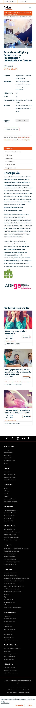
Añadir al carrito (12, 129)
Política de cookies (12, 692)
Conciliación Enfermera (10, 556)
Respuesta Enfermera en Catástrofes (14, 586)
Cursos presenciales (9, 656)
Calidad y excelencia (9, 460)
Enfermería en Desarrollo (10, 501)
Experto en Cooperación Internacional (14, 581)
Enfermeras (10, 341)
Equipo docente (10, 168)
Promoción (30, 382)
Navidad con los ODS (9, 602)
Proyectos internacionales (11, 575)
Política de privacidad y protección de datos (18, 689)
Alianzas (6, 463)
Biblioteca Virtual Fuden (10, 534)
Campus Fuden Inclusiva (10, 480)
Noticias (6, 488)
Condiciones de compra (24, 692)
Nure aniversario (8, 521)
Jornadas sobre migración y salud (13, 607)
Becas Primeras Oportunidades (12, 591)
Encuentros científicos (10, 564)
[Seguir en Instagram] (18, 438)
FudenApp (6, 491)
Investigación (26, 140)
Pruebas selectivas (9, 659)
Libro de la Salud (8, 599)
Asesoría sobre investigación (12, 532)
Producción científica (9, 515)
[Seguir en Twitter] (6, 438)
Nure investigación (9, 518)
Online (14, 341)
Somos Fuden (7, 455)
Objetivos (8, 155)
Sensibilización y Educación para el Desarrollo (16, 578)
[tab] (18, 148)
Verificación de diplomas (10, 640)
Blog (5, 597)
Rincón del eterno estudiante (12, 540)
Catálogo (6, 17)
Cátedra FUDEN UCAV (9, 529)
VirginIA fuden (7, 616)
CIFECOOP (6, 594)
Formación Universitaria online (12, 648)
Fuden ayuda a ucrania (10, 605)
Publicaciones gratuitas (10, 670)
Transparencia (7, 458)
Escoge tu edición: (7, 121)
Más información (5, 703)
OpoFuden (6, 624)
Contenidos (9, 158)
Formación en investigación (11, 537)
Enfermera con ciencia (10, 559)
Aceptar (30, 705)
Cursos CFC (21, 137)
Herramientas (10, 165)
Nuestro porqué (8, 450)
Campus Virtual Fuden (9, 477)
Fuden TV (6, 496)
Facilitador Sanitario (9, 583)
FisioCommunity (8, 632)
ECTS (6, 382)
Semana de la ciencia (9, 554)
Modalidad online (14, 17)
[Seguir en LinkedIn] (29, 438)
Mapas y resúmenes (9, 667)
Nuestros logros (8, 452)
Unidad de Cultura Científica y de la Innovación (16, 548)
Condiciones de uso (21, 687)
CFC (6, 341)
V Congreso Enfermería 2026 (11, 551)
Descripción (9, 148)
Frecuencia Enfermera (10, 499)
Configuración (19, 705)
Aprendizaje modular (22, 382)
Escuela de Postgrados (10, 619)
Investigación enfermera (10, 510)
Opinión (6, 493)
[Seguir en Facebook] (12, 438)
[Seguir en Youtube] (23, 438)
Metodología (9, 161)
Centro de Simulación (9, 474)
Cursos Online (7, 651)
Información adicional (12, 152)
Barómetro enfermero (10, 513)
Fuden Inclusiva (8, 626)
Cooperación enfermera (10, 573)
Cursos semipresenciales (11, 654)
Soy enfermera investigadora (12, 562)
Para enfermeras (12, 140)
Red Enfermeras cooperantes (12, 589)
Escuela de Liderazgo (9, 621)
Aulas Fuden (7, 472)
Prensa (12, 687)
